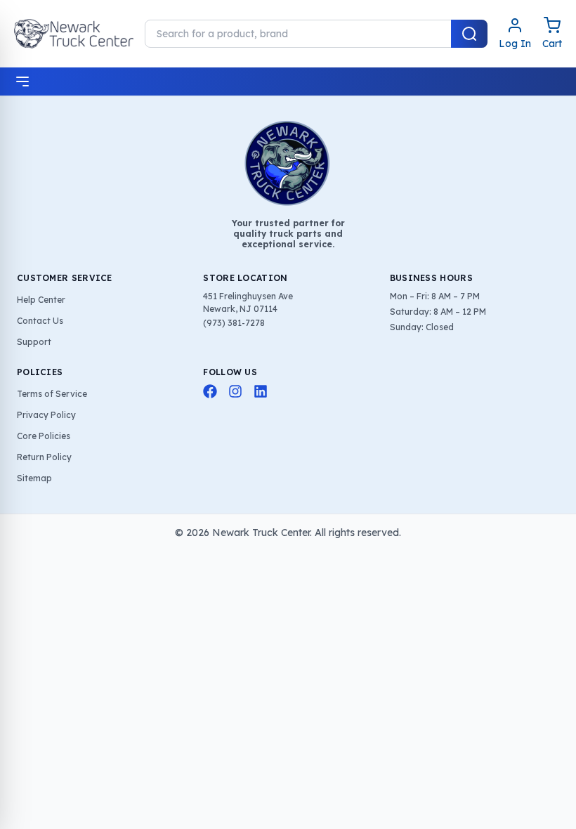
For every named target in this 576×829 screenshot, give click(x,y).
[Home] (73, 33)
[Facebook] (210, 391)
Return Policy (44, 457)
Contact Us (40, 320)
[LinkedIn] (261, 391)
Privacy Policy (46, 415)
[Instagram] (235, 391)
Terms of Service (52, 394)
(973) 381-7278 (234, 323)
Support (34, 342)
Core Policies (43, 436)
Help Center (41, 299)
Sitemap (34, 478)
